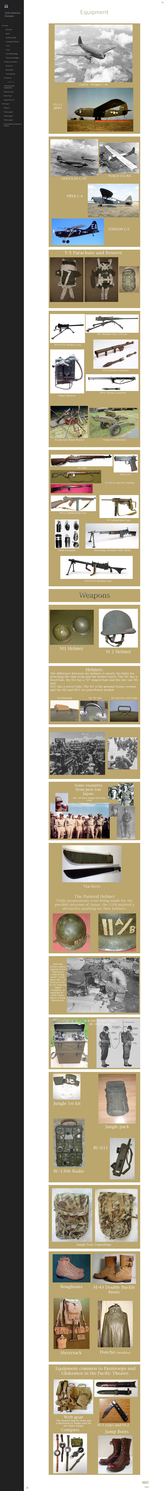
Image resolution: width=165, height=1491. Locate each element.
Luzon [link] (8, 50)
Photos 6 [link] (7, 108)
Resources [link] (9, 66)
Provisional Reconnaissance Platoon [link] (13, 125)
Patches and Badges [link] (12, 58)
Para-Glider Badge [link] (12, 54)
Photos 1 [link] (7, 104)
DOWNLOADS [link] (11, 37)
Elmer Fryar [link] (8, 96)
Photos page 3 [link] (8, 116)
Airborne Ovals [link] (9, 92)
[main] (94, 12)
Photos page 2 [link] (8, 112)
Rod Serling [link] (9, 70)
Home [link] (6, 25)
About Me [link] (9, 29)
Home (147, 1487)
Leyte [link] (8, 46)
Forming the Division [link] (12, 41)
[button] (162, 2)
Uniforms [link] (9, 78)
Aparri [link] (8, 33)
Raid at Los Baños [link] (11, 62)
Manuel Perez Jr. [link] (9, 100)
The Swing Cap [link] (10, 74)
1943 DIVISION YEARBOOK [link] (9, 87)
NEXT (145, 1482)
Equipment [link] (11, 82)
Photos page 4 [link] (8, 120)
